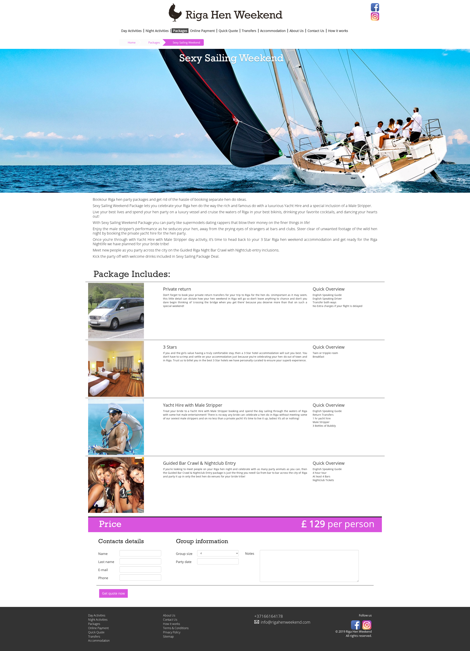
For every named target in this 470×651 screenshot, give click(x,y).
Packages (180, 30)
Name (103, 553)
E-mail (103, 570)
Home (131, 42)
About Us (297, 31)
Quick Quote (228, 31)
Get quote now (113, 593)
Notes (249, 553)
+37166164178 (268, 616)
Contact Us (316, 31)
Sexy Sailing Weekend (186, 42)
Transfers (249, 31)
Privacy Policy (171, 632)
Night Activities (157, 31)
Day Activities (131, 31)
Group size (184, 553)
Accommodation (273, 31)
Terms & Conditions (176, 628)
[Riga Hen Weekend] (235, 13)
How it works (338, 31)
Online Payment (202, 31)
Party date (183, 562)
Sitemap (168, 636)
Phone (103, 578)
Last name (106, 562)
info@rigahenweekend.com (285, 622)
